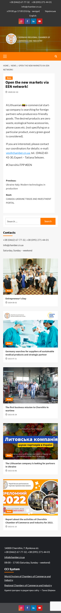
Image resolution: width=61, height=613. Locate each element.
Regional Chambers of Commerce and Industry (28, 585)
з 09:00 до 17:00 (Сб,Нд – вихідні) (23, 11)
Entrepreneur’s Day (15, 298)
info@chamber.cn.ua (31, 6)
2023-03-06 (12, 470)
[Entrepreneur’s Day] (30, 276)
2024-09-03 (12, 302)
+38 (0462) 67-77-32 (20, 2)
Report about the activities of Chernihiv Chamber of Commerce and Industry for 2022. (29, 521)
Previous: (25, 184)
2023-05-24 (12, 414)
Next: (28, 199)
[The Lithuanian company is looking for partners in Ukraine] (30, 441)
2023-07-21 (12, 358)
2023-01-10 (12, 526)
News (9, 78)
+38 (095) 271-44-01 (42, 2)
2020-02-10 (13, 92)
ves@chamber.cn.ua (18, 153)
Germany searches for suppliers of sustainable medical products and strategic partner (29, 353)
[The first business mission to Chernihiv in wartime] (30, 385)
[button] (6, 56)
